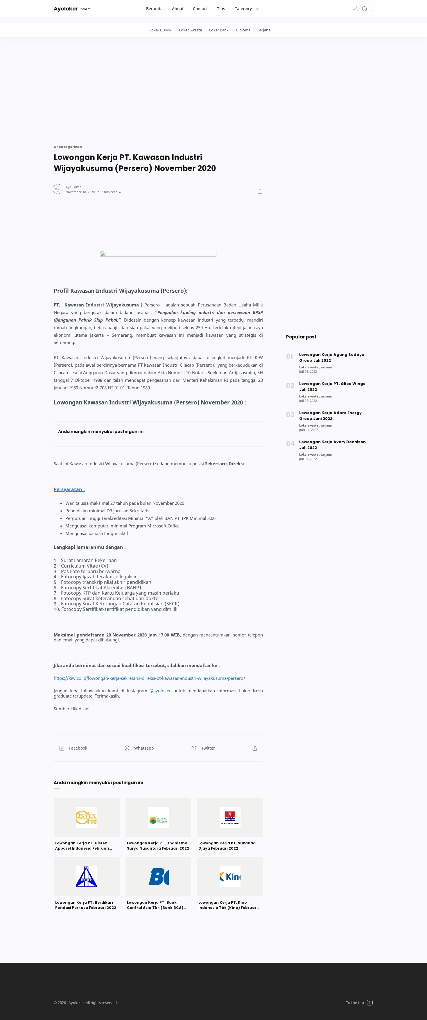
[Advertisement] (213, 89)
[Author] (73, 187)
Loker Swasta (190, 30)
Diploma (243, 30)
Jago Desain (153, 1002)
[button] (356, 9)
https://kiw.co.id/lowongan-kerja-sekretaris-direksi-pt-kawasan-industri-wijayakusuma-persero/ (149, 678)
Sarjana (264, 30)
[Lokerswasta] (309, 367)
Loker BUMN (160, 30)
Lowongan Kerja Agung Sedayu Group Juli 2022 (331, 357)
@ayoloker (160, 691)
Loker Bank (219, 30)
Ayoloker (66, 8)
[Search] (364, 9)
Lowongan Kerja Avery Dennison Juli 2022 (332, 444)
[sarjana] (326, 367)
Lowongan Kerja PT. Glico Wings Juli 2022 (332, 386)
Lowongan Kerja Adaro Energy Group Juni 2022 (330, 415)
